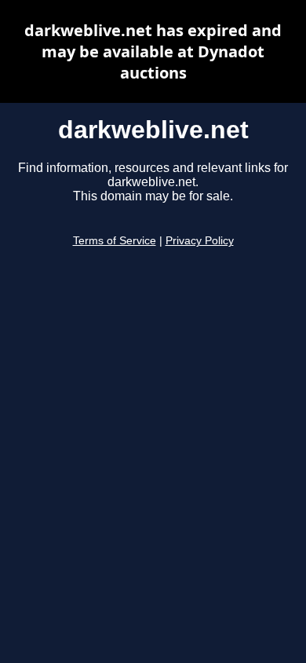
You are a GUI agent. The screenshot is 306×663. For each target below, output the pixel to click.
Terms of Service (114, 241)
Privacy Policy (200, 241)
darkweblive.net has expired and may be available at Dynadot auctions (153, 51)
